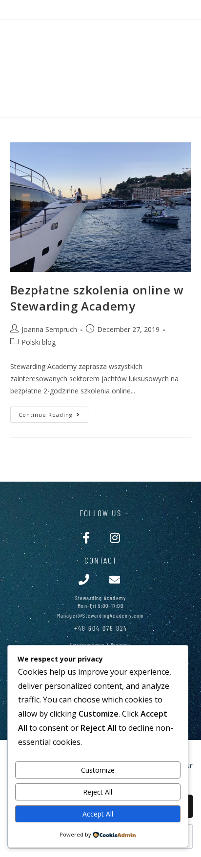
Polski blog (38, 342)
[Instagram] (114, 537)
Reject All (97, 792)
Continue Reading (53, 412)
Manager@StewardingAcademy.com (100, 615)
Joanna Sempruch (49, 329)
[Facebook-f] (86, 537)
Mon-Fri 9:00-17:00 (100, 605)
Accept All (97, 813)
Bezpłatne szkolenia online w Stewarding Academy (97, 298)
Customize (98, 770)
